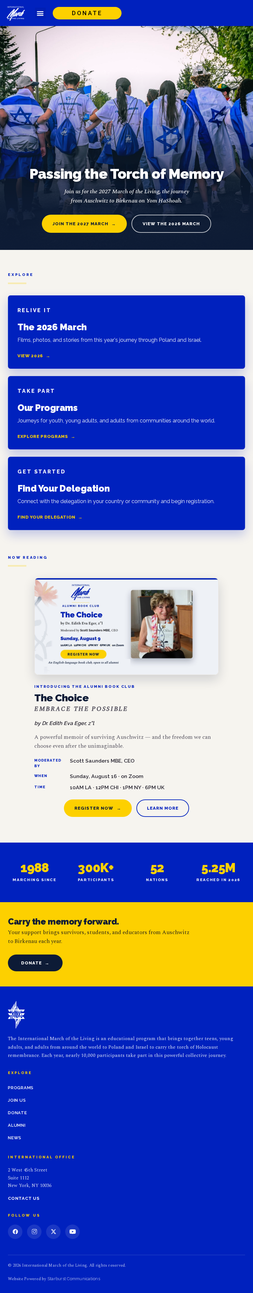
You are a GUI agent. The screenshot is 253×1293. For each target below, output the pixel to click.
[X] (53, 1232)
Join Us (17, 1100)
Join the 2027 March (84, 223)
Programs (21, 1087)
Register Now (97, 808)
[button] (40, 13)
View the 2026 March (171, 223)
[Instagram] (34, 1232)
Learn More (163, 808)
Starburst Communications (73, 1278)
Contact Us (24, 1198)
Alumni (17, 1125)
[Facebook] (15, 1232)
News (14, 1137)
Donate (35, 962)
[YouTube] (72, 1232)
